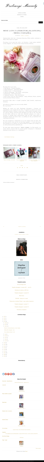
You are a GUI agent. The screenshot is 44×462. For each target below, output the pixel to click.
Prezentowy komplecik (21, 309)
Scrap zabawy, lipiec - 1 (21, 408)
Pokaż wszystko (38, 448)
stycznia (6, 340)
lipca (5, 324)
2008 (4, 356)
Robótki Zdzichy (5, 419)
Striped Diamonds (22, 391)
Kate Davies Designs (5, 436)
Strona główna (22, 226)
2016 (4, 342)
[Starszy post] (40, 226)
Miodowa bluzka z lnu (21, 425)
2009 (4, 354)
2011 (4, 351)
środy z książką (25, 35)
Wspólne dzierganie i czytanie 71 (22, 304)
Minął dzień (4, 402)
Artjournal (21, 399)
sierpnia (6, 322)
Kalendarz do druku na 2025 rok (21, 290)
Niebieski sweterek (22, 417)
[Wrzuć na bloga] (20, 167)
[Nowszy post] (3, 226)
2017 (4, 321)
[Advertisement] (22, 216)
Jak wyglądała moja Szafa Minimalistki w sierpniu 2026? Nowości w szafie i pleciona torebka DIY (22, 433)
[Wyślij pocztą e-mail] (17, 167)
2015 (4, 344)
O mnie (22, 16)
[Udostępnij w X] (22, 167)
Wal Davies (21, 437)
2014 (4, 346)
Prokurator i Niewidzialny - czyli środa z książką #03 (34, 160)
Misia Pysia (21, 295)
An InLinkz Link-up (9, 136)
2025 (4, 316)
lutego (6, 339)
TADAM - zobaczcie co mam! (21, 298)
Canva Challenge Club (21, 234)
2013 (4, 347)
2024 (4, 318)
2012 (4, 349)
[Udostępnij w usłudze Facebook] (25, 167)
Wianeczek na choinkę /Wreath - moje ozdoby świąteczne (22, 301)
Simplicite (4, 432)
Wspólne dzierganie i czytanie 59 (22, 306)
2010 (4, 352)
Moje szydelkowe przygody (7, 393)
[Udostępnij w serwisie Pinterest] (27, 167)
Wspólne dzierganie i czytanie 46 (22, 292)
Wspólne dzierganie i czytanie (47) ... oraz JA (21, 287)
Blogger (26, 451)
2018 (4, 319)
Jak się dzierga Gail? (21, 284)
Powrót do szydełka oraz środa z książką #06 (22, 160)
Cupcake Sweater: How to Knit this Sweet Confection (21, 429)
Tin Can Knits (4, 428)
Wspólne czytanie (22, 14)
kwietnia (6, 335)
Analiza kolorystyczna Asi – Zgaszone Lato (22, 382)
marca (6, 337)
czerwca (6, 326)
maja (5, 334)
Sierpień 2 (21, 446)
